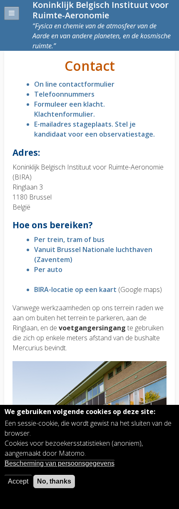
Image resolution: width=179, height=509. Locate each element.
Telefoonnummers (64, 94)
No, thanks (54, 481)
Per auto (48, 269)
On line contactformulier (74, 84)
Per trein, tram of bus (69, 239)
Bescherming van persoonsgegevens (59, 463)
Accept (18, 481)
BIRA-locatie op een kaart (75, 289)
